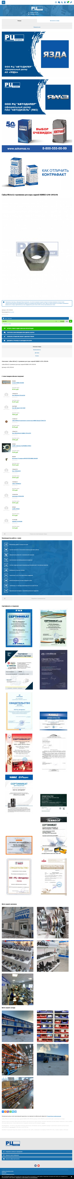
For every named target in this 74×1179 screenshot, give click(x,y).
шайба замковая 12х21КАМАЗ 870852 (21, 445)
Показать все (37, 27)
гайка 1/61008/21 (16, 483)
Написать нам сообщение (12, 1155)
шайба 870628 (15, 508)
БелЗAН (12, 312)
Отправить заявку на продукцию (14, 1151)
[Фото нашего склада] (17, 1041)
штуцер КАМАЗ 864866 (18, 382)
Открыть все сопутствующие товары (38, 534)
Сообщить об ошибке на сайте (7, 1171)
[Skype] (13, 1112)
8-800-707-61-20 (34, 12)
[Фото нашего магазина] (17, 938)
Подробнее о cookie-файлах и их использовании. (27, 1177)
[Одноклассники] (5, 1112)
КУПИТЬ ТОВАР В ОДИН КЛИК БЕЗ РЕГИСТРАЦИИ (20, 328)
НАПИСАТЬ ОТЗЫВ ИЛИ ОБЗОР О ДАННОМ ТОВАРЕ (20, 336)
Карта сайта (4, 1172)
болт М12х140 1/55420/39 (18, 395)
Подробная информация (54, 1116)
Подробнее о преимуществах (38, 598)
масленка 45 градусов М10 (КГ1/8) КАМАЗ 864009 (25, 458)
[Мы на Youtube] (38, 1166)
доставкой (12, 1127)
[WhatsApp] (10, 1112)
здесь (43, 1123)
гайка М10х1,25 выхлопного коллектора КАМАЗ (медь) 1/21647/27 (29, 420)
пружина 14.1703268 (17, 521)
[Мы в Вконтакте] (35, 1166)
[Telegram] (15, 1112)
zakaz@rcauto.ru (34, 14)
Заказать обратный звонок (12, 1158)
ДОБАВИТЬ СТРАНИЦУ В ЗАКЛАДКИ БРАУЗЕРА (19, 340)
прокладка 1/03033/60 (18, 496)
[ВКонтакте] (3, 1112)
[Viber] (8, 1112)
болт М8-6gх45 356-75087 (18, 408)
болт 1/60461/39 (16, 471)
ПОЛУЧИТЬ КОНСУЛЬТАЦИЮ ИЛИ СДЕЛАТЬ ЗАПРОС (20, 332)
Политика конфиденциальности (8, 1174)
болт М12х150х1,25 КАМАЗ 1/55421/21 (21, 433)
